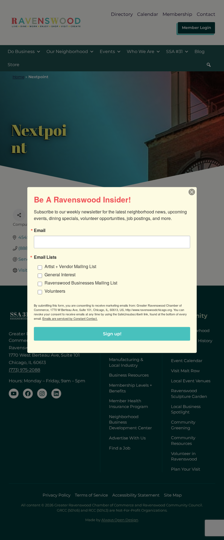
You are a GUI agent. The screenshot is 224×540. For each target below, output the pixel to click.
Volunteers (55, 291)
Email (39, 230)
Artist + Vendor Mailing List (70, 266)
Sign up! (112, 333)
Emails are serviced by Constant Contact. (70, 318)
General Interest (60, 274)
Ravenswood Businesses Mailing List (81, 283)
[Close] (191, 192)
